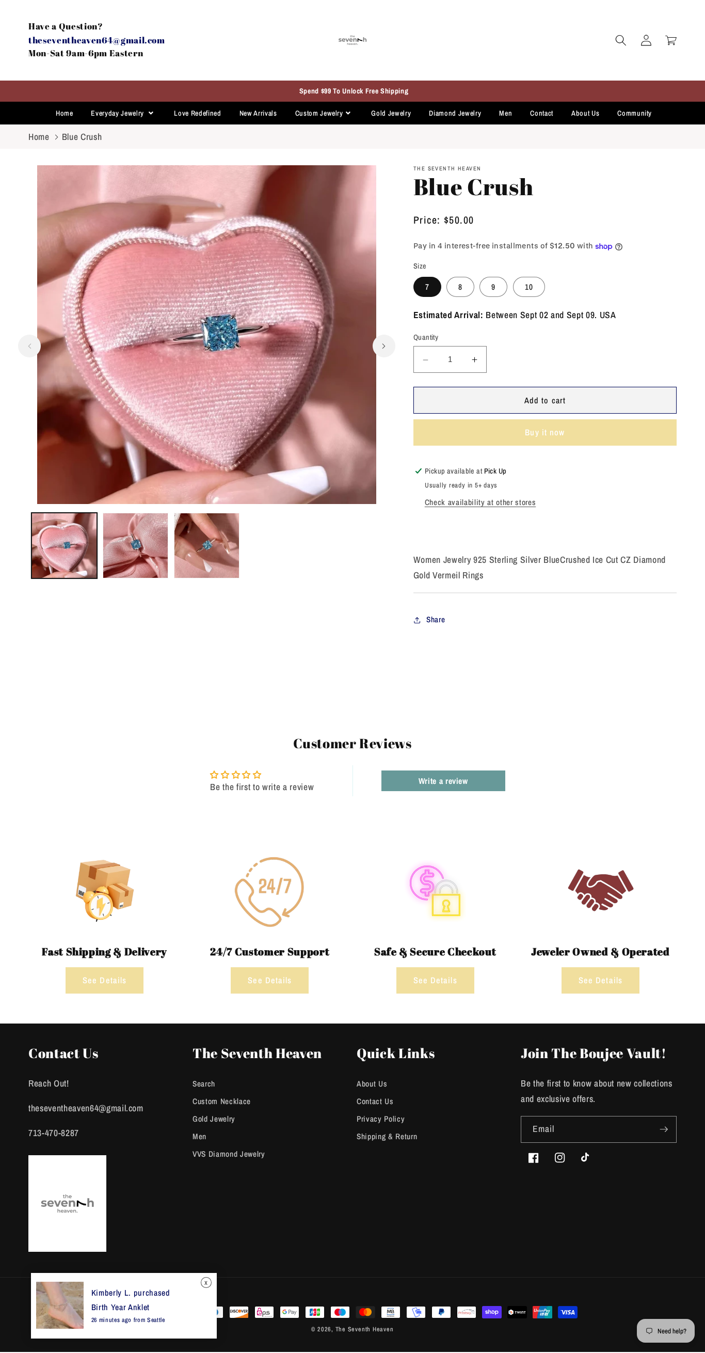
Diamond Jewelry (455, 113)
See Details (104, 980)
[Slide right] (384, 346)
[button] (620, 40)
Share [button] (435, 619)
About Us (585, 113)
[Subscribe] (663, 1129)
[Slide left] (29, 346)
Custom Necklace (222, 1101)
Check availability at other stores (480, 502)
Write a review (443, 780)
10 (529, 286)
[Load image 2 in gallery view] (135, 545)
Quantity (426, 337)
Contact (541, 113)
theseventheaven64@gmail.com (96, 40)
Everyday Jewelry (118, 113)
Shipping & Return (387, 1136)
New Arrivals (258, 113)
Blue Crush (82, 137)
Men (505, 113)
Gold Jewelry (391, 113)
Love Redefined (197, 113)
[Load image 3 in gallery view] (206, 545)
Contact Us (375, 1101)
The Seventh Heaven (364, 1329)
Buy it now (545, 432)
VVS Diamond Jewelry (229, 1154)
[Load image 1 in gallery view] (64, 545)
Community (634, 113)
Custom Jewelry (319, 113)
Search (204, 1083)
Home (64, 113)
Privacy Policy (381, 1118)
